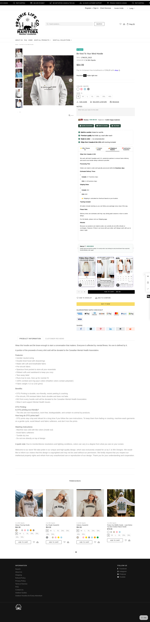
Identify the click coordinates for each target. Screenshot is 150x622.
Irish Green (98, 537)
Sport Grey (88, 89)
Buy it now (105, 304)
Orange (31, 530)
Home (16, 44)
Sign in (95, 8)
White (78, 89)
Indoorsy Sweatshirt (82, 525)
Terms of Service (21, 584)
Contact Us (19, 590)
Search (99, 24)
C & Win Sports (27, 24)
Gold (58, 537)
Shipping (18, 575)
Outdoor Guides (21, 593)
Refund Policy (20, 578)
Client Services (105, 8)
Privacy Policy (20, 581)
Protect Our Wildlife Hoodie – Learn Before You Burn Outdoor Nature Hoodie (119, 526)
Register (88, 8)
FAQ (17, 587)
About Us (18, 572)
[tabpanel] (90, 516)
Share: (80, 325)
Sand (16, 530)
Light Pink (81, 89)
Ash (22, 530)
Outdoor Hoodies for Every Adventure (28, 596)
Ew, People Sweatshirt (52, 525)
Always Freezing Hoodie (22, 525)
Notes (79, 106)
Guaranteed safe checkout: (90, 310)
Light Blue (85, 89)
